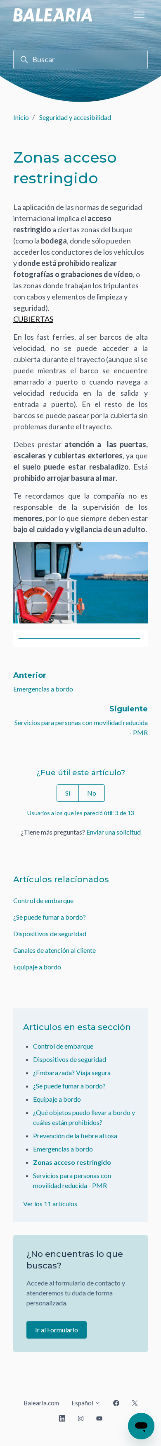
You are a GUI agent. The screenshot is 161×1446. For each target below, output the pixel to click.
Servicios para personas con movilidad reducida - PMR (72, 1180)
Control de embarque (43, 900)
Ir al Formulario (56, 1330)
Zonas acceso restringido (72, 1162)
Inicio (21, 117)
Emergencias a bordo (43, 689)
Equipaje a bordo (37, 967)
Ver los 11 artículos (50, 1203)
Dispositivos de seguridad (49, 933)
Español (83, 1403)
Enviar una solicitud (113, 832)
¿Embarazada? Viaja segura (72, 1072)
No (91, 793)
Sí (67, 793)
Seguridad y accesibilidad (75, 117)
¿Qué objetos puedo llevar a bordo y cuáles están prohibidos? (84, 1117)
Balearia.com (41, 1403)
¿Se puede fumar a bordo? (49, 917)
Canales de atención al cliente (54, 950)
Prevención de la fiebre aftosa (75, 1135)
